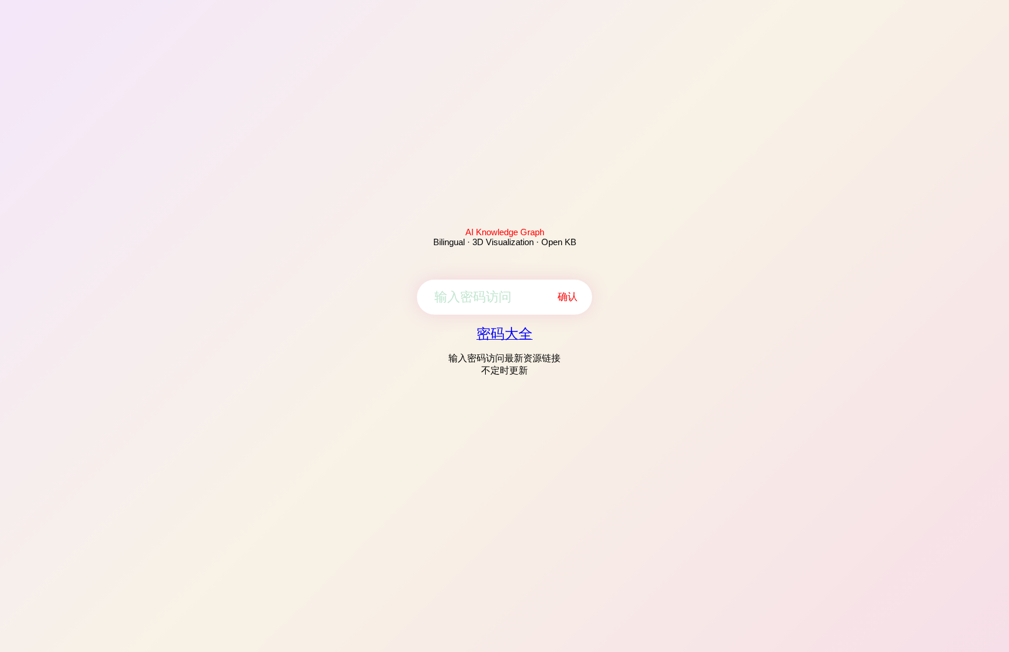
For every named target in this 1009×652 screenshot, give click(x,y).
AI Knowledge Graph (504, 232)
